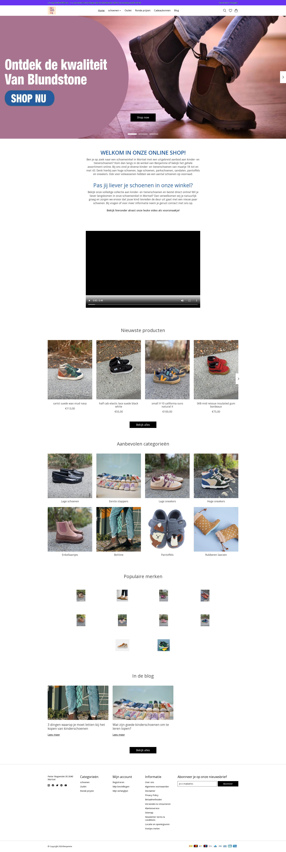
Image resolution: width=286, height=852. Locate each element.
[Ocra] (122, 620)
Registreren (118, 782)
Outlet (128, 10)
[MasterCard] (196, 846)
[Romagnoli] (205, 620)
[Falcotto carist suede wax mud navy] (70, 369)
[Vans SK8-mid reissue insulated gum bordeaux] (216, 369)
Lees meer (54, 734)
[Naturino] (81, 620)
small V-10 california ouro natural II (167, 405)
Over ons (149, 782)
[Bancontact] (200, 846)
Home (101, 10)
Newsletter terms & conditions (155, 818)
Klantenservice (152, 808)
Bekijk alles (143, 424)
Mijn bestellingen (121, 786)
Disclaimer (150, 790)
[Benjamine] (52, 10)
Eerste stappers (118, 501)
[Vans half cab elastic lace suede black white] (118, 369)
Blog (176, 10)
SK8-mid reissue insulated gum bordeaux (216, 405)
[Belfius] (210, 846)
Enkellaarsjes (70, 554)
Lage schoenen (70, 501)
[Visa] (220, 846)
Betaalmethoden (153, 799)
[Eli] (205, 596)
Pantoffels (167, 554)
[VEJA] (163, 645)
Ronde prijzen (142, 10)
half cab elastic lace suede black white (118, 405)
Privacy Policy (151, 795)
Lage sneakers (167, 501)
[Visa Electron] (225, 846)
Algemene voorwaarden (157, 786)
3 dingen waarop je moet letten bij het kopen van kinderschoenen (76, 726)
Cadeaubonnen (162, 10)
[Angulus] (81, 596)
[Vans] (122, 645)
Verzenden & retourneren (158, 803)
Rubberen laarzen (216, 554)
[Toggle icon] (225, 10)
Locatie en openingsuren (157, 824)
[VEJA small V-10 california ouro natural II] (167, 369)
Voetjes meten (152, 828)
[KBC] (215, 846)
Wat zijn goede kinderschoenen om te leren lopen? (141, 726)
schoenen (85, 782)
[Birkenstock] (122, 596)
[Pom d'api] (163, 620)
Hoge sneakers (216, 501)
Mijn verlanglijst (120, 790)
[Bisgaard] (163, 596)
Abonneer (228, 783)
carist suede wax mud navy (70, 403)
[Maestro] (205, 846)
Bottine (118, 554)
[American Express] (235, 846)
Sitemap (149, 812)
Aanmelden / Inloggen (228, 2)
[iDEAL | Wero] (191, 846)
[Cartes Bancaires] (230, 846)
